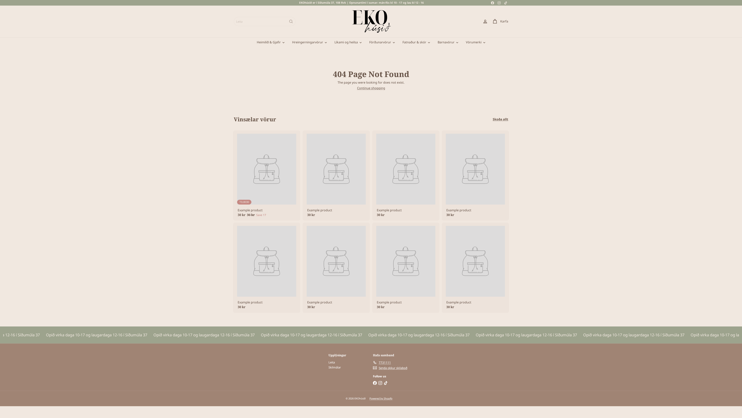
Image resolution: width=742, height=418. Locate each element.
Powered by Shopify (380, 398)
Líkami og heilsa (346, 42)
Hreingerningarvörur (308, 42)
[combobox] (265, 21)
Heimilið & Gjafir (269, 42)
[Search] (291, 21)
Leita (331, 362)
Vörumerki (474, 42)
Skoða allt (500, 119)
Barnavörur (446, 42)
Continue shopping (371, 88)
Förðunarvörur (380, 42)
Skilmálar (334, 367)
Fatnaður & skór (414, 42)
